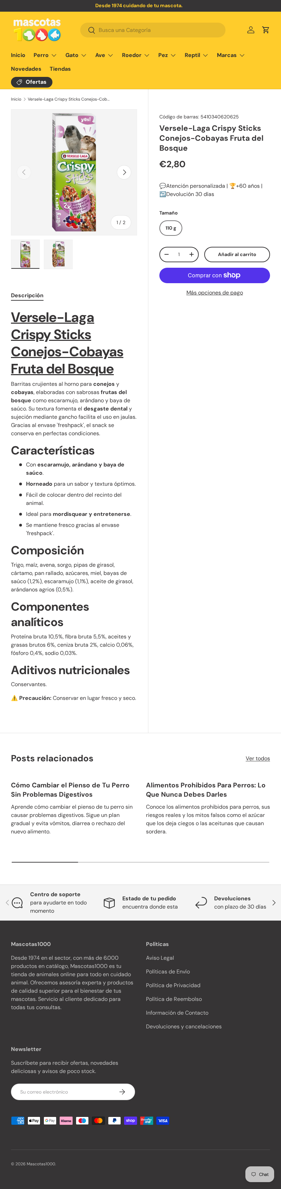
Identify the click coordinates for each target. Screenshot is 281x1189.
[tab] (27, 295)
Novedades (26, 68)
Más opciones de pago (214, 292)
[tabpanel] (74, 506)
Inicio (18, 55)
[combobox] (153, 30)
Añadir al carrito (237, 254)
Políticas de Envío (168, 971)
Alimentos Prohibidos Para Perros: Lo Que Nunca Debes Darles (206, 790)
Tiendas (60, 68)
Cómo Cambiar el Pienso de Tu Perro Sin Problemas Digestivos (70, 790)
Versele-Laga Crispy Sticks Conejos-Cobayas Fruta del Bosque (69, 99)
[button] (265, 29)
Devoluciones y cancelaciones (184, 1026)
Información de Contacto (177, 1012)
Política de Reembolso (174, 999)
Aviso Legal (160, 957)
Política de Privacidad (173, 985)
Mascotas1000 (41, 1164)
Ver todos (258, 758)
